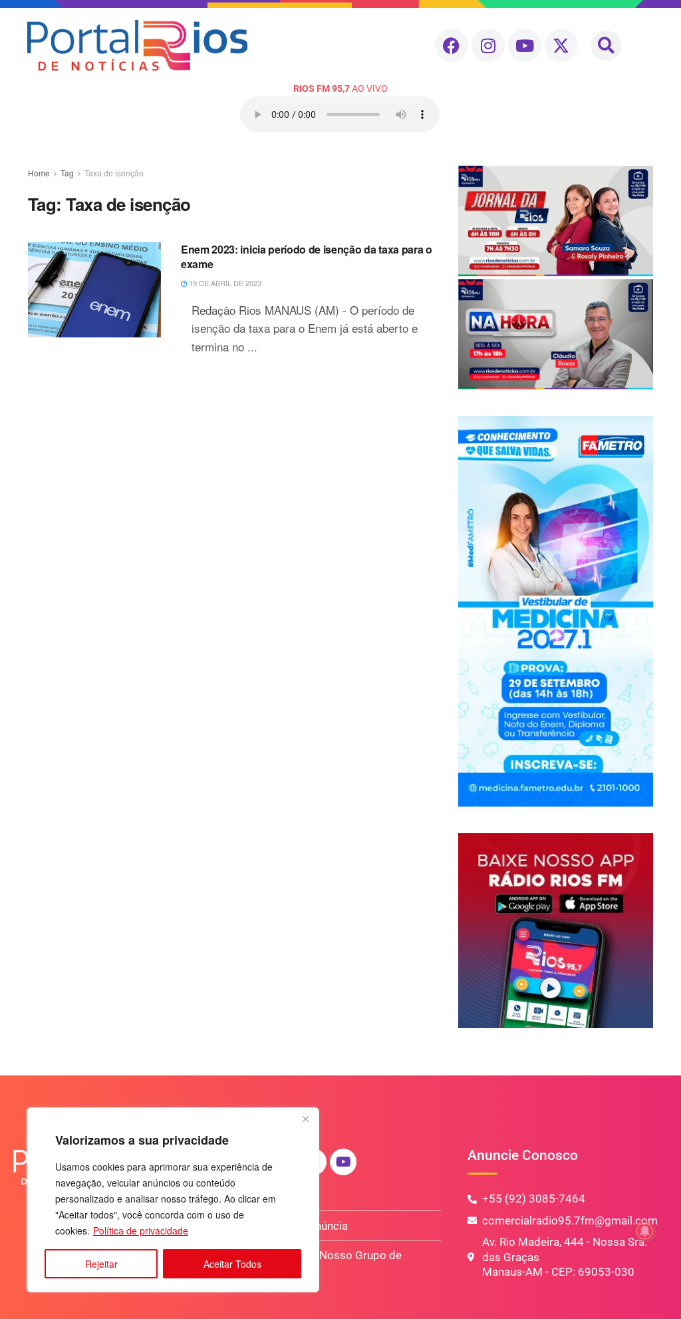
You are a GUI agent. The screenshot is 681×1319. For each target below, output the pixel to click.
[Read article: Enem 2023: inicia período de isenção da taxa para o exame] (94, 289)
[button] (606, 46)
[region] (173, 1199)
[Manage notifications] (645, 1231)
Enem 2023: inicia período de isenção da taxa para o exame (306, 257)
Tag (67, 172)
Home (39, 172)
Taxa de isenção (114, 172)
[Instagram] (488, 45)
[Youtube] (524, 45)
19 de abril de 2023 (224, 283)
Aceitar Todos (232, 1263)
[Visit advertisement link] (555, 277)
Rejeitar (101, 1263)
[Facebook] (451, 45)
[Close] (305, 1119)
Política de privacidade (140, 1230)
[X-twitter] (561, 45)
